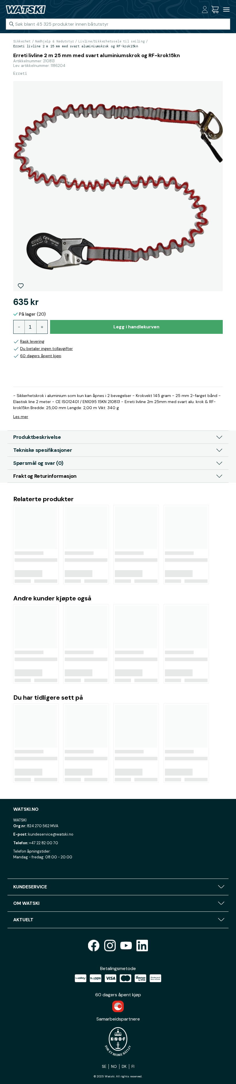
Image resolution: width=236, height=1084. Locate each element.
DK (124, 1066)
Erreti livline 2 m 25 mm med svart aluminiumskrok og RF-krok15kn (75, 46)
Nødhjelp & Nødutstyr (54, 41)
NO (114, 1066)
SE (104, 1066)
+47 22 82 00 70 (43, 842)
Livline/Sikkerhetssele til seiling (111, 41)
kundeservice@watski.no (50, 834)
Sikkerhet (22, 41)
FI (133, 1066)
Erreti (20, 73)
